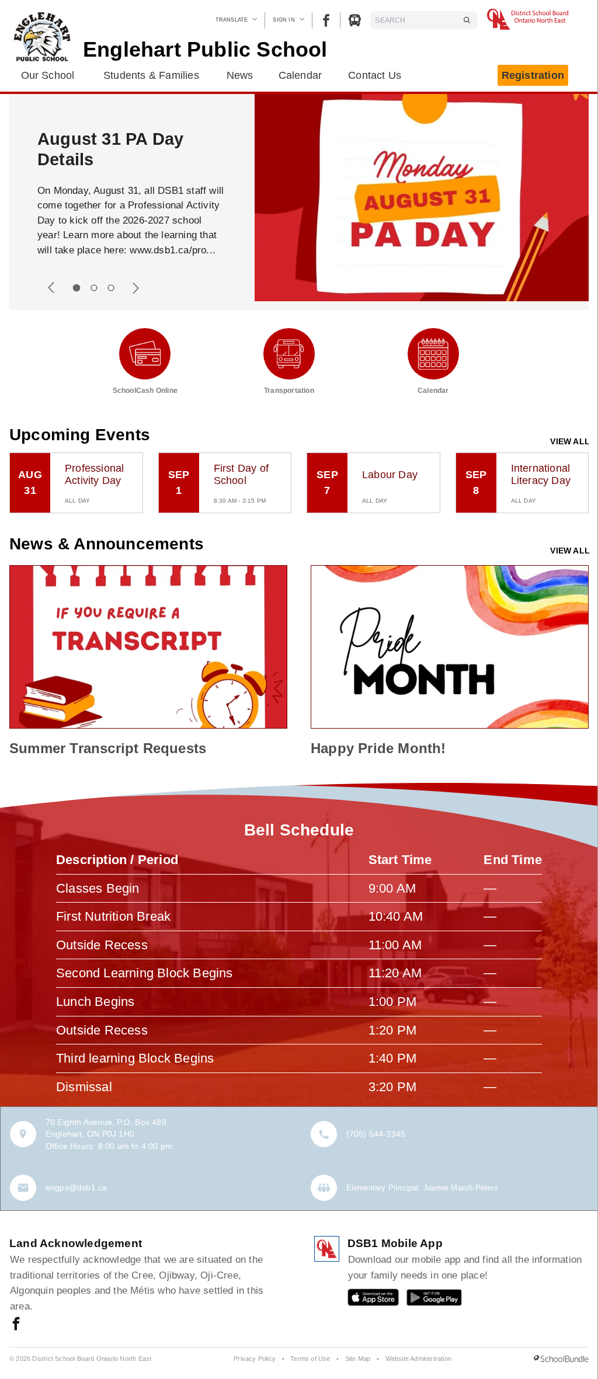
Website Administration (418, 1358)
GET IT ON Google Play (426, 1300)
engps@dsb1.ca (76, 1187)
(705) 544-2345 (376, 1133)
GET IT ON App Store (367, 1300)
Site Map (358, 1358)
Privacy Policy (255, 1358)
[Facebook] (326, 20)
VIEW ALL (570, 441)
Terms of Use (310, 1358)
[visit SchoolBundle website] (561, 1359)
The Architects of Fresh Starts (107, 149)
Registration (533, 75)
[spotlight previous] (51, 287)
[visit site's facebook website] (16, 1325)
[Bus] (354, 20)
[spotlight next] (135, 287)
